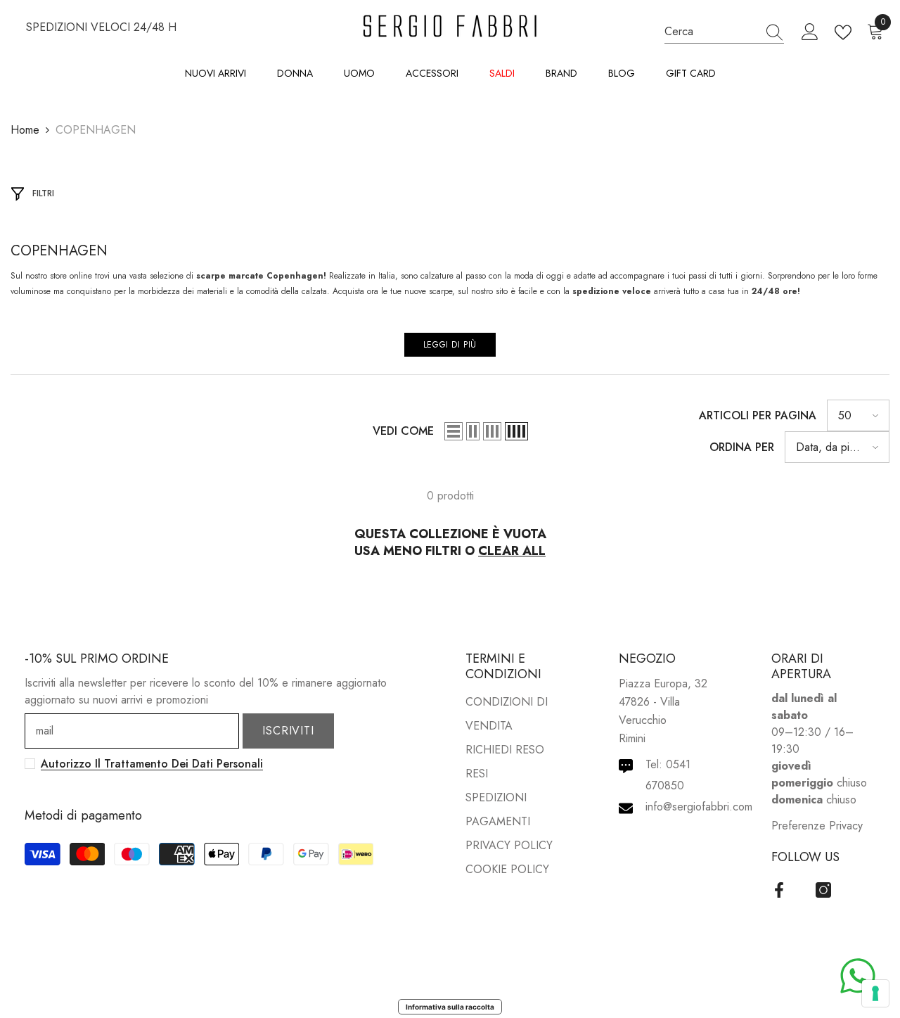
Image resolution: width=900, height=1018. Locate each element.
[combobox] (710, 31)
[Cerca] (724, 31)
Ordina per (741, 447)
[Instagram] (823, 890)
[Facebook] (779, 890)
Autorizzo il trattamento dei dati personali (152, 764)
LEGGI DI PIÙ (450, 344)
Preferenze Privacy (817, 825)
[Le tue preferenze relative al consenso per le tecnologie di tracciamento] (875, 993)
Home (25, 130)
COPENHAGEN (96, 130)
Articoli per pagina (757, 415)
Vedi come (403, 431)
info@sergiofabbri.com (698, 807)
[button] (453, 431)
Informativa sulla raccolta (450, 1007)
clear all (512, 550)
